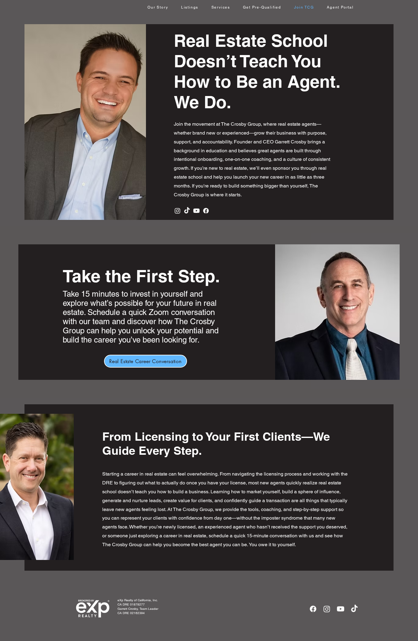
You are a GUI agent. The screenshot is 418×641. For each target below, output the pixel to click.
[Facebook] (206, 210)
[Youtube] (196, 210)
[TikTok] (187, 210)
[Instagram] (177, 210)
